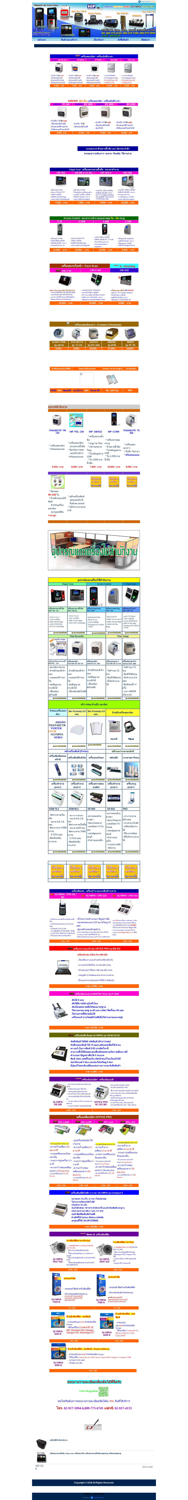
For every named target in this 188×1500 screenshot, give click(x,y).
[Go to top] (147, 1467)
